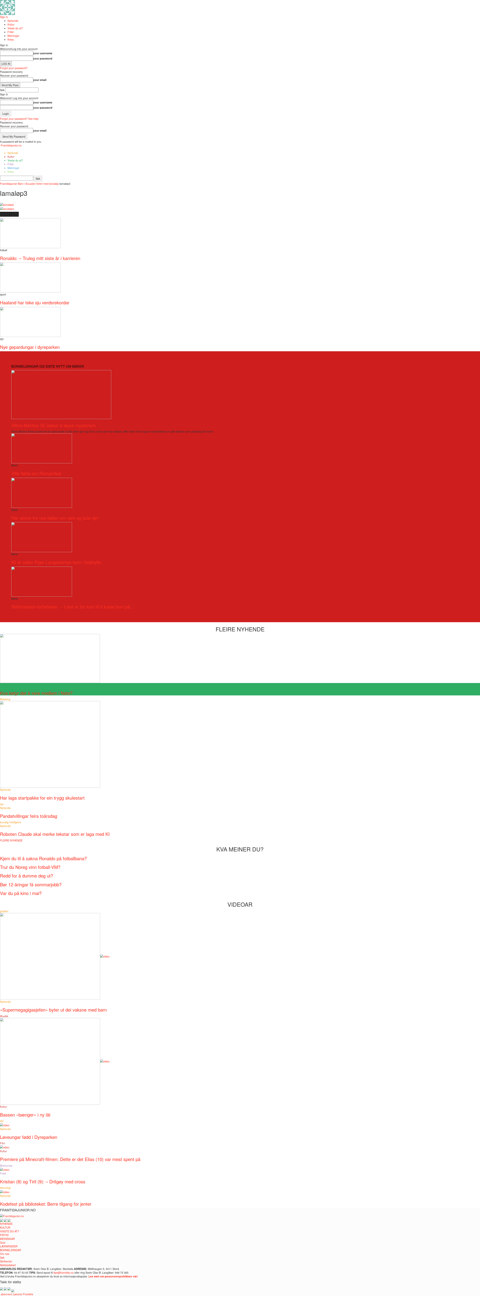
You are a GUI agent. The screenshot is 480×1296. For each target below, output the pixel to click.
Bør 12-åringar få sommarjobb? (31, 884)
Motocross (6, 1165)
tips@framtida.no (63, 1272)
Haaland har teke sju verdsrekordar (34, 302)
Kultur (11, 24)
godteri (4, 911)
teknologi (5, 1188)
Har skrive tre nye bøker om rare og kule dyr (54, 517)
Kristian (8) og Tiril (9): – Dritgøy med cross (42, 1181)
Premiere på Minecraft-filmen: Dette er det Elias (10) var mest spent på (70, 1159)
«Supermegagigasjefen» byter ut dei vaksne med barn (53, 1009)
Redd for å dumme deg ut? (26, 875)
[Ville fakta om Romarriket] (41, 448)
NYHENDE (6, 1224)
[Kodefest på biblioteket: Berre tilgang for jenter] (4, 1191)
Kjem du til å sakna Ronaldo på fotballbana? (43, 858)
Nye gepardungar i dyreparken (30, 347)
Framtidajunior (8, 183)
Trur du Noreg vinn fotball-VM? (30, 867)
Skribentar (6, 1261)
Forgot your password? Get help (19, 119)
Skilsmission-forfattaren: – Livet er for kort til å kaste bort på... (72, 606)
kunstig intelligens (10, 822)
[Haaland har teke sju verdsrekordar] (30, 277)
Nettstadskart (8, 1265)
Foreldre (28, 1294)
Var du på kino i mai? (21, 893)
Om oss (4, 1254)
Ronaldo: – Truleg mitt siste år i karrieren (40, 258)
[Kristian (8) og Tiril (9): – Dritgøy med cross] (4, 1169)
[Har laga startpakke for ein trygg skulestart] (50, 744)
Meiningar (13, 36)
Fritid (11, 32)
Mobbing (5, 699)
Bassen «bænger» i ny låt (25, 1114)
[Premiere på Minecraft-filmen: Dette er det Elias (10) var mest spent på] (4, 1147)
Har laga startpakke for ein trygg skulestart (42, 797)
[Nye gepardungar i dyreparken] (30, 321)
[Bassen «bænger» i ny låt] (55, 1061)
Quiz (2, 1242)
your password (42, 58)
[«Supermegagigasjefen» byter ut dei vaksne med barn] (55, 956)
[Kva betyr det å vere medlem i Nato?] (50, 658)
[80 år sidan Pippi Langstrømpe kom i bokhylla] (41, 537)
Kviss (11, 39)
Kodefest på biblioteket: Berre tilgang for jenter (45, 1203)
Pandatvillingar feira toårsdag (28, 816)
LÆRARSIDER (8, 1246)
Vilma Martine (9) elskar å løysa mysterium (53, 425)
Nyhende (13, 21)
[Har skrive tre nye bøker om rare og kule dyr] (41, 492)
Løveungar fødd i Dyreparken (28, 1137)
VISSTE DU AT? (9, 1231)
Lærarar (17, 1294)
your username (42, 53)
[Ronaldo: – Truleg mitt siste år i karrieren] (30, 233)
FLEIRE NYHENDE (11, 840)
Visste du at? (15, 28)
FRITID (4, 1235)
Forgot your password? (14, 68)
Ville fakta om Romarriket (36, 473)
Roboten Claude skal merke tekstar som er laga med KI (55, 834)
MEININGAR (7, 1239)
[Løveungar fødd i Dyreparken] (4, 1124)
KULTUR (5, 1227)
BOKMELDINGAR (10, 1250)
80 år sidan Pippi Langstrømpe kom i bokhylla (56, 562)
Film (2, 1143)
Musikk (4, 1016)
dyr (2, 804)
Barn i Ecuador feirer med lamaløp (38, 183)
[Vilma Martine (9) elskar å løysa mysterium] (61, 394)
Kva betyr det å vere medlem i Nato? (36, 693)
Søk (2, 1257)
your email (39, 80)
